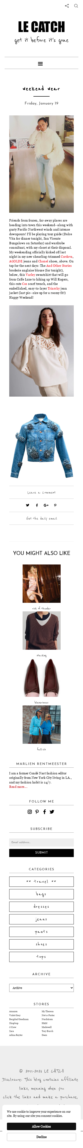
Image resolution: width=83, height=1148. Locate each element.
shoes (41, 944)
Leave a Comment (41, 492)
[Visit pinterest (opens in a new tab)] (55, 505)
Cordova (67, 256)
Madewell (47, 1027)
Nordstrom (47, 1019)
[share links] (67, 6)
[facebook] (45, 812)
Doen (44, 1035)
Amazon (13, 1011)
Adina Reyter (16, 1035)
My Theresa (47, 1011)
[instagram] (30, 812)
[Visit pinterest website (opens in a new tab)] (20, 126)
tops (41, 957)
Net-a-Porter (48, 1015)
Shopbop (13, 1023)
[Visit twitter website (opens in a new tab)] (27, 505)
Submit (41, 852)
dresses (42, 907)
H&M (44, 1023)
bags (41, 894)
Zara (11, 1031)
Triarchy (53, 288)
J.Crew (12, 1027)
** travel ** (41, 881)
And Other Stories (59, 265)
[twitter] (52, 812)
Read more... (18, 787)
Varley (31, 275)
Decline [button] (41, 1137)
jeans (41, 919)
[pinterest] (37, 812)
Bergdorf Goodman (19, 1019)
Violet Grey (15, 1015)
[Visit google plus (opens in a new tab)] (46, 505)
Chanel (43, 261)
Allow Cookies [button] (41, 1126)
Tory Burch (47, 1031)
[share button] (76, 6)
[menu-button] (41, 63)
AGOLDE (16, 261)
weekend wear (41, 88)
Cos (24, 284)
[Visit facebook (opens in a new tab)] (37, 505)
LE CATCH (41, 26)
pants (41, 932)
